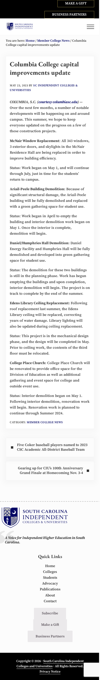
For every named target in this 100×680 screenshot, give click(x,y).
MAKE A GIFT (76, 3)
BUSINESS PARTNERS (69, 14)
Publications (50, 589)
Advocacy (50, 583)
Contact (50, 601)
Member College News (45, 422)
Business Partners (50, 636)
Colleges (50, 572)
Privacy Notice (50, 672)
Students (50, 577)
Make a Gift (50, 624)
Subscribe (50, 613)
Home (50, 566)
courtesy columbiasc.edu (57, 102)
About (50, 595)
